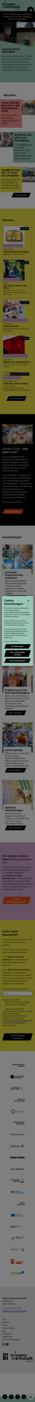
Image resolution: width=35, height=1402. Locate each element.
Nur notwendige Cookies (17, 653)
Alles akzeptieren (18, 660)
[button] (29, 600)
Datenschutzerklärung (11, 641)
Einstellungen (17, 646)
